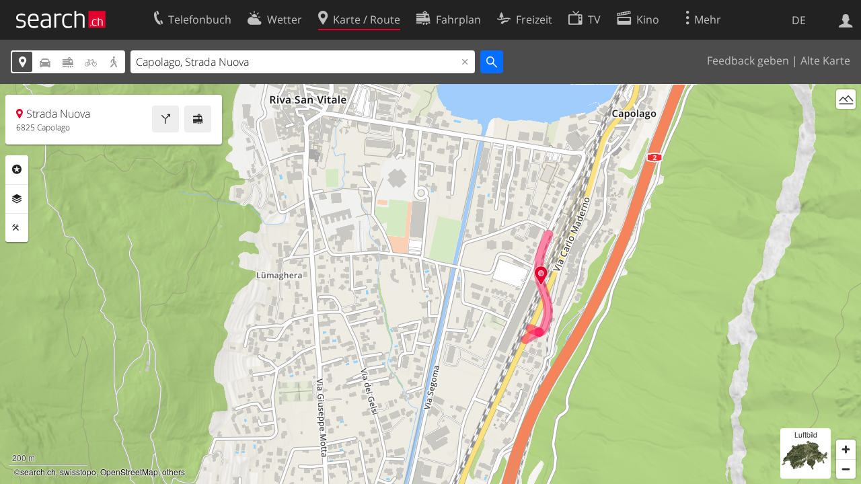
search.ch (38, 471)
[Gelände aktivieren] (846, 99)
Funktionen (16, 228)
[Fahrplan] (197, 119)
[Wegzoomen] (846, 469)
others (173, 471)
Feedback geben (748, 60)
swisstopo (78, 471)
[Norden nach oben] (846, 124)
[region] (430, 284)
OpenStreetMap (129, 471)
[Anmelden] (846, 19)
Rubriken (16, 169)
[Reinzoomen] (846, 449)
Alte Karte (825, 60)
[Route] (165, 119)
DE (799, 20)
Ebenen (16, 199)
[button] (541, 275)
